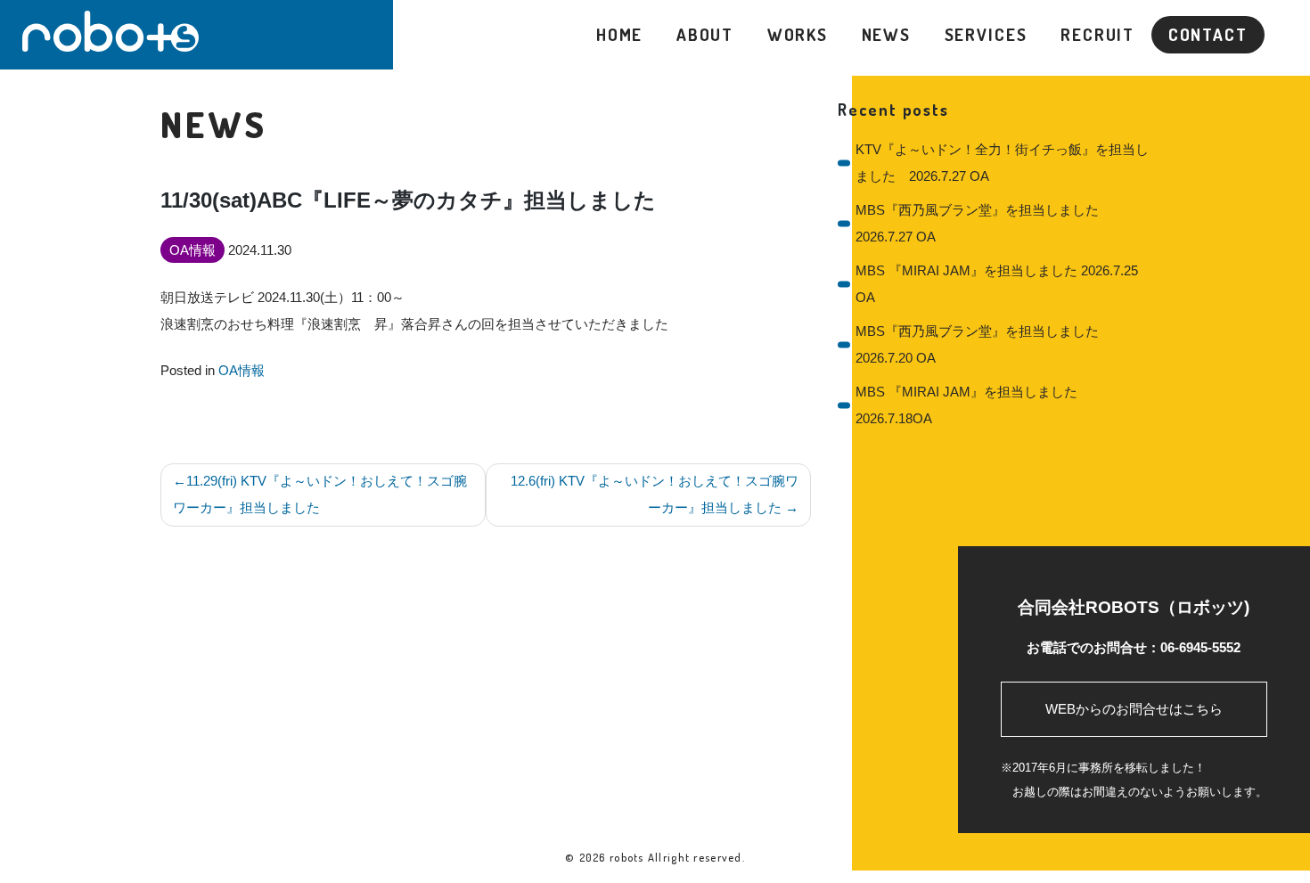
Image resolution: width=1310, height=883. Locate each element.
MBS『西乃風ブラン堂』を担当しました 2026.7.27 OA (984, 223)
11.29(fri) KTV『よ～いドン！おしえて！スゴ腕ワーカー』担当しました (320, 494)
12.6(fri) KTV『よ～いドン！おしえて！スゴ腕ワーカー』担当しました (654, 494)
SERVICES (986, 34)
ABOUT (704, 34)
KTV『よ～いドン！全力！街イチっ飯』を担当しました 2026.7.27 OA (1002, 163)
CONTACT (1208, 34)
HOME (619, 34)
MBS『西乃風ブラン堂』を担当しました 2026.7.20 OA (984, 344)
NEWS (887, 34)
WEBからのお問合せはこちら (1134, 708)
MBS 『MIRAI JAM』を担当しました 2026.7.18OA (966, 405)
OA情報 (241, 370)
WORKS (797, 34)
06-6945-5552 (1200, 647)
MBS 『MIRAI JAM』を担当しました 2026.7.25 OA (997, 284)
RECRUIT (1097, 34)
